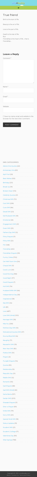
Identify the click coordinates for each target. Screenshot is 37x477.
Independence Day (10, 295)
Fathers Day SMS (9, 232)
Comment (7, 58)
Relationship (7, 369)
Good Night (7, 278)
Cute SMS (6, 207)
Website (6, 106)
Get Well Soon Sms (10, 261)
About (9, 475)
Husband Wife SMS (10, 290)
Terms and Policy (25, 475)
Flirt (4, 245)
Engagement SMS (9, 224)
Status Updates (8, 423)
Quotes (5, 365)
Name (5, 87)
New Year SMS (8, 348)
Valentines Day (8, 436)
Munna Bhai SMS (9, 336)
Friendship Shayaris (10, 253)
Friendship (7, 249)
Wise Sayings (7, 440)
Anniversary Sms (9, 170)
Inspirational (7, 299)
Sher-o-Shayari (8, 407)
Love (4, 311)
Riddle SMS (7, 377)
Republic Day (8, 373)
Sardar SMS (7, 398)
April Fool (6, 174)
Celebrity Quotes (9, 195)
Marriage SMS (8, 319)
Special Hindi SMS (9, 419)
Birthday (6, 183)
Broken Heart (8, 191)
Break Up (6, 187)
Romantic (6, 382)
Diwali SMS (7, 212)
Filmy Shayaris (8, 236)
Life (4, 307)
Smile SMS (6, 411)
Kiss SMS (6, 303)
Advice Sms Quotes (10, 166)
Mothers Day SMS (9, 328)
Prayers (5, 357)
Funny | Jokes (8, 257)
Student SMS (8, 427)
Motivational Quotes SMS (12, 332)
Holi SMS (6, 286)
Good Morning (8, 274)
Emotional (6, 220)
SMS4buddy (18, 3)
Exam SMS (7, 228)
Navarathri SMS (8, 344)
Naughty (6, 340)
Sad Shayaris (7, 386)
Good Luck (7, 270)
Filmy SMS (6, 241)
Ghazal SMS (7, 265)
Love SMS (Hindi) (9, 315)
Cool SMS (6, 203)
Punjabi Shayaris (9, 361)
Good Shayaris (8, 282)
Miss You (6, 324)
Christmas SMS (8, 199)
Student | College (9, 431)
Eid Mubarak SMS (9, 216)
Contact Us (15, 475)
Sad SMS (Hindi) (8, 390)
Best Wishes (7, 178)
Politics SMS (7, 353)
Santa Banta (7, 394)
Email (5, 96)
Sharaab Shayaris (9, 402)
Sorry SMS (6, 415)
